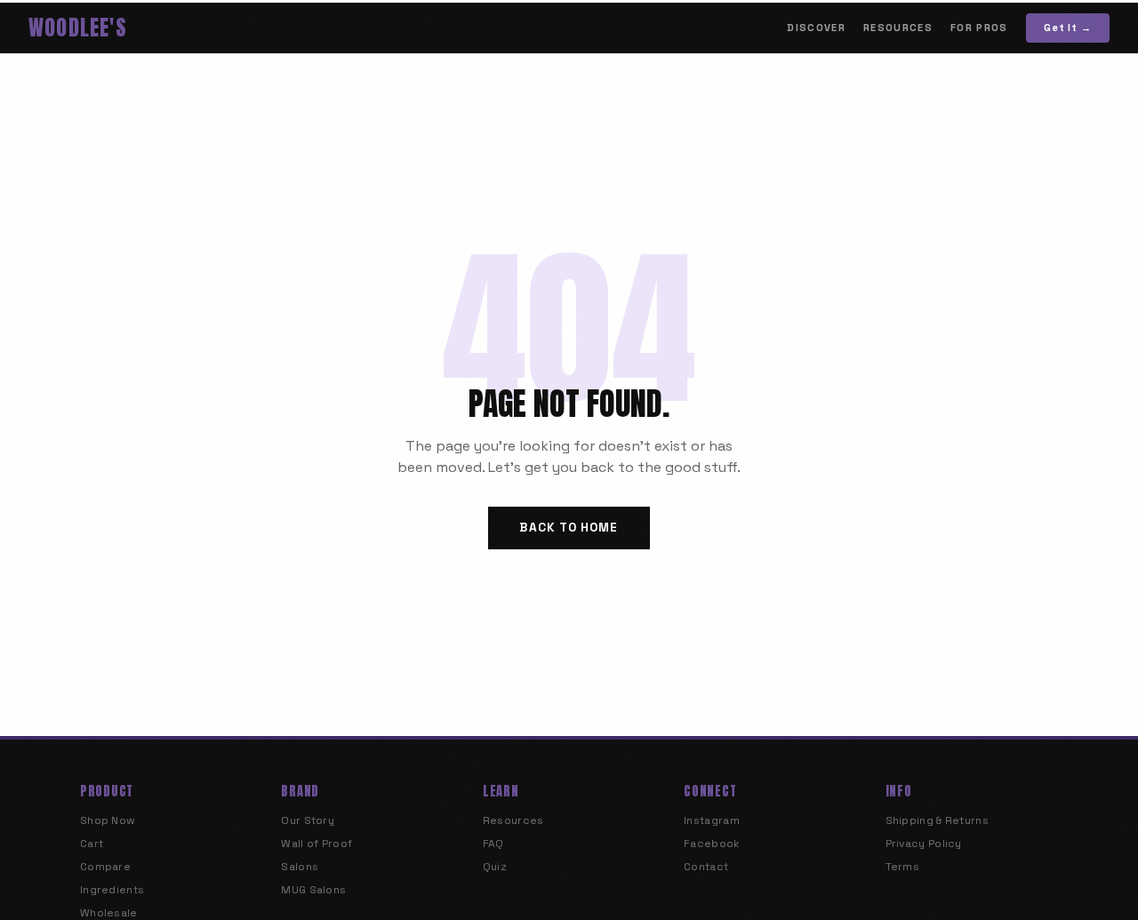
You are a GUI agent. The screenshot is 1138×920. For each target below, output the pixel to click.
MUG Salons (313, 890)
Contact (706, 867)
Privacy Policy (924, 843)
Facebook (712, 843)
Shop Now (107, 820)
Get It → (1068, 27)
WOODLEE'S (77, 27)
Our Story (307, 820)
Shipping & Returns (937, 820)
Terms (903, 867)
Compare (105, 867)
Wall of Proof (316, 843)
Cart (91, 843)
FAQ (493, 843)
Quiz (495, 867)
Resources (898, 27)
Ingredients (112, 890)
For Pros (979, 27)
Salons (299, 867)
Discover (816, 27)
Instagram (712, 820)
